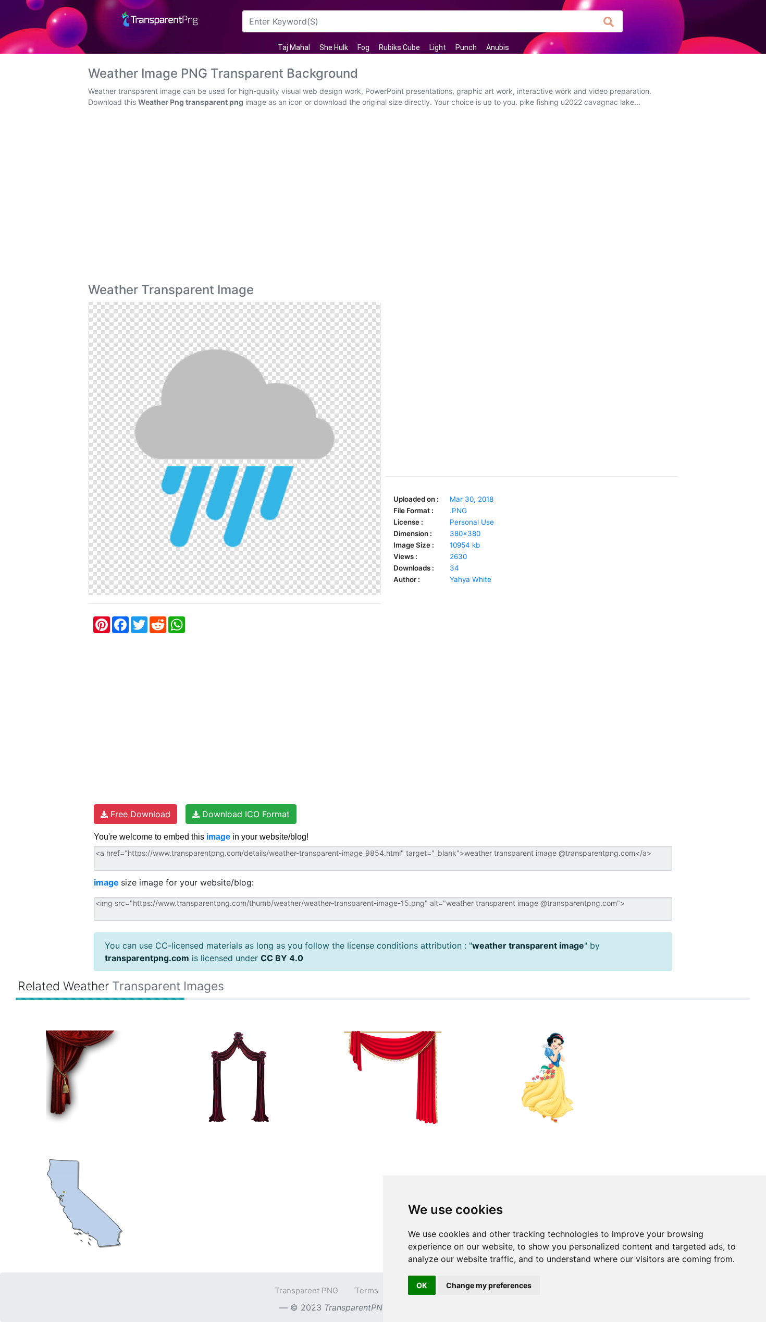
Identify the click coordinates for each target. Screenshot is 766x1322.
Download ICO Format (245, 814)
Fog (363, 47)
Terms (366, 1290)
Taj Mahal (294, 47)
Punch (466, 47)
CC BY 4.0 (282, 958)
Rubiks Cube (399, 47)
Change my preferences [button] (489, 1285)
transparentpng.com (147, 958)
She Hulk (333, 47)
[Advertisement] (383, 197)
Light (437, 47)
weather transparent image (528, 945)
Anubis (497, 47)
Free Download (139, 814)
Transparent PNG (306, 1290)
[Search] (609, 21)
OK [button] (421, 1285)
